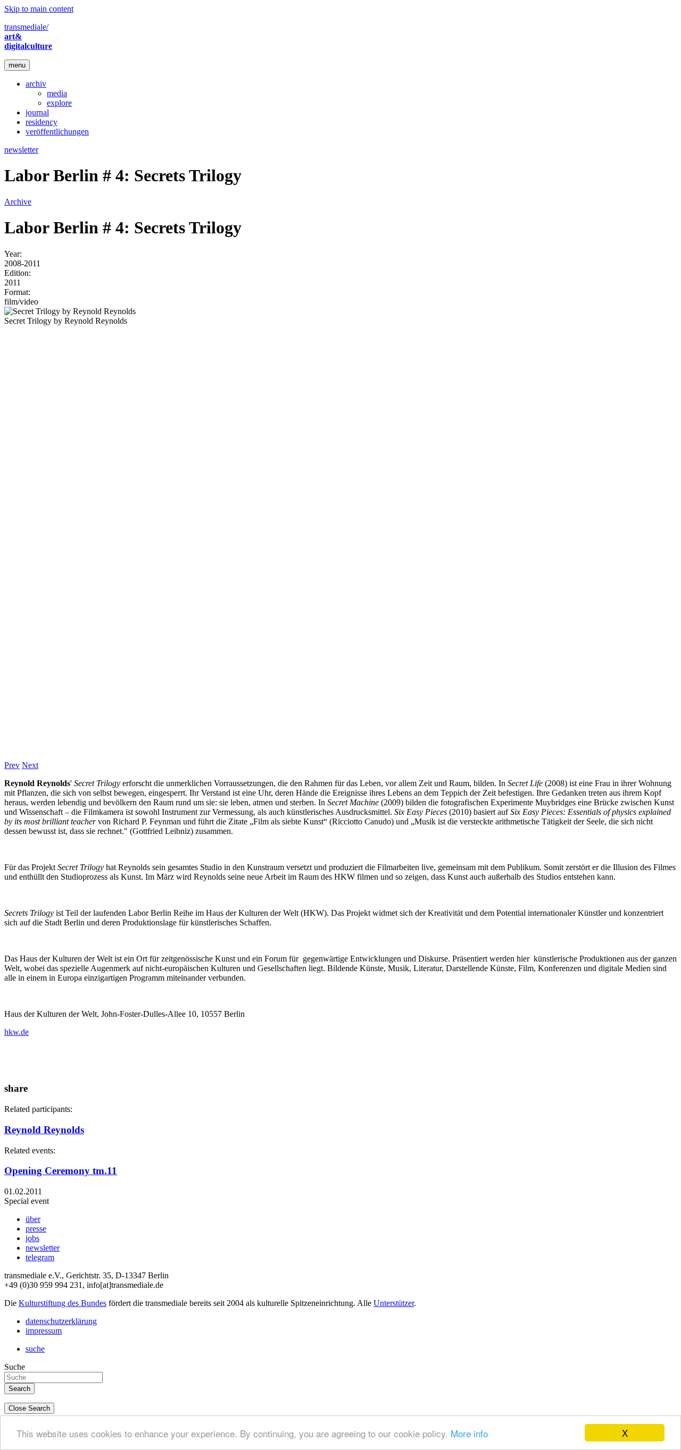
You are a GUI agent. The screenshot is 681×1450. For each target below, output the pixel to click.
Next (30, 765)
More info (469, 1433)
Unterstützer (393, 1303)
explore (59, 102)
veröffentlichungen (57, 131)
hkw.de (16, 1031)
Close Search (29, 1408)
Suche (14, 1366)
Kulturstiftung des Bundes (62, 1303)
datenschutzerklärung (61, 1321)
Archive (17, 201)
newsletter (21, 149)
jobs (32, 1238)
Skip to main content (38, 8)
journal (37, 112)
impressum (44, 1330)
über (33, 1219)
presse (36, 1228)
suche (35, 1348)
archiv (36, 83)
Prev (12, 765)
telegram (40, 1257)
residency (41, 122)
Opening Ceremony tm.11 (60, 1170)
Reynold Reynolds (44, 1129)
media (57, 93)
